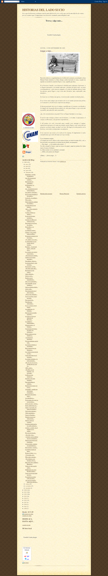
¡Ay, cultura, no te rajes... (31, 239)
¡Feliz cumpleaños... (30, 413)
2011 (25, 492)
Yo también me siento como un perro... (30, 477)
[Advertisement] (28, 79)
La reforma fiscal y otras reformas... (31, 263)
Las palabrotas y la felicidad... (29, 310)
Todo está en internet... (30, 411)
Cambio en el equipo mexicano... (30, 258)
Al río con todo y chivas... (31, 403)
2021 (25, 506)
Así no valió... (28, 289)
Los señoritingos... (29, 398)
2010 (25, 490)
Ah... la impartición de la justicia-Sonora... (31, 189)
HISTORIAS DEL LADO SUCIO (43, 10)
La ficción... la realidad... (31, 198)
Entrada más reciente (46, 194)
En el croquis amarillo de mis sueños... (31, 195)
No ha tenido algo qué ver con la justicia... (31, 401)
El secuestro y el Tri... (30, 266)
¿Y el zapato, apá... (30, 455)
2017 (25, 502)
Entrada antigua (81, 194)
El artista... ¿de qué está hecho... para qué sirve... (31, 248)
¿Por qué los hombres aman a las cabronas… (31, 481)
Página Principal (64, 194)
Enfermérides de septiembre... (29, 182)
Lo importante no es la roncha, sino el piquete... (30, 243)
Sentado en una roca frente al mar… (30, 417)
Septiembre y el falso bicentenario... (30, 175)
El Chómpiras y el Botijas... (29, 186)
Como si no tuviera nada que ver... (31, 474)
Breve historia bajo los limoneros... (30, 349)
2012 (25, 494)
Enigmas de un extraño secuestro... (31, 313)
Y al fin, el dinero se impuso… (30, 213)
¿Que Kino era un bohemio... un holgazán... (29, 371)
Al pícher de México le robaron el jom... (30, 220)
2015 (25, 500)
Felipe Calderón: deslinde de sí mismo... (31, 202)
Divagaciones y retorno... (31, 447)
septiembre (28, 172)
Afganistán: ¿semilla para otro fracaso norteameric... (31, 391)
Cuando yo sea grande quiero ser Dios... (30, 233)
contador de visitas (26, 515)
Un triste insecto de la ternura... (30, 206)
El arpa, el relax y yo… (31, 453)
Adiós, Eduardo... (29, 274)
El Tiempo (27, 548)
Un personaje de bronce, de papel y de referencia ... (31, 330)
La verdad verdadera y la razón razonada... (31, 359)
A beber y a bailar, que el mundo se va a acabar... (31, 429)
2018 (25, 504)
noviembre (28, 486)
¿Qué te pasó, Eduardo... (31, 294)
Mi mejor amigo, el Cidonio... (30, 326)
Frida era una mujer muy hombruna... (31, 441)
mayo (27, 164)
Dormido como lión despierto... (30, 379)
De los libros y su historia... (29, 227)
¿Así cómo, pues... (29, 435)
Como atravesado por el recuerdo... (31, 356)
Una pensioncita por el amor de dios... (30, 291)
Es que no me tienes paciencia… (30, 217)
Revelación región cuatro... (29, 271)
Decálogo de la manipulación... (29, 278)
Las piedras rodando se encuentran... (30, 345)
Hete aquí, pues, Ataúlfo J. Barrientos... (31, 463)
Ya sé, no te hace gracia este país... (31, 297)
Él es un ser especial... (30, 433)
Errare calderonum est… (31, 405)
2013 (25, 496)
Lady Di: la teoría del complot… (30, 179)
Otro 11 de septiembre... (31, 281)
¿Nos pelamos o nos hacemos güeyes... (30, 459)
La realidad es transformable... (30, 322)
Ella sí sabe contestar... (30, 457)
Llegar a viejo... (29, 276)
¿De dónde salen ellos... (31, 268)
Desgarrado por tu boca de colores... (31, 224)
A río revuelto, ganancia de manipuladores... (31, 444)
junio (27, 166)
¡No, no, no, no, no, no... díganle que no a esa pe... (31, 364)
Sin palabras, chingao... (31, 261)
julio (27, 168)
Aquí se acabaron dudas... (31, 287)
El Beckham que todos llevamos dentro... (30, 470)
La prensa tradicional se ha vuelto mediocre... (31, 425)
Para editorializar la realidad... (30, 383)
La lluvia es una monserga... (29, 375)
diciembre (28, 488)
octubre (28, 484)
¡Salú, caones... (29, 368)
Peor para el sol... (29, 300)
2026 (25, 508)
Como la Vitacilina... (30, 415)
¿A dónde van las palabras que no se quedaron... (31, 437)
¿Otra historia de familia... (31, 255)
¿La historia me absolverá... (29, 338)
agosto (27, 170)
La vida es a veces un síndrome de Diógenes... (30, 317)
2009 (25, 162)
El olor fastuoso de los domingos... (30, 334)
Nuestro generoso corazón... (29, 421)
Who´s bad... (28, 200)
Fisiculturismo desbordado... (29, 302)
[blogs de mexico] (23, 156)
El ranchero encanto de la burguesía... (31, 236)
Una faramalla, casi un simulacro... (30, 284)
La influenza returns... (30, 230)
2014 (25, 498)
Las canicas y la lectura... (31, 192)
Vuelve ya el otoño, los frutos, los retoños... (31, 408)
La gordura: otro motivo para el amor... (31, 252)
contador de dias (26, 525)
